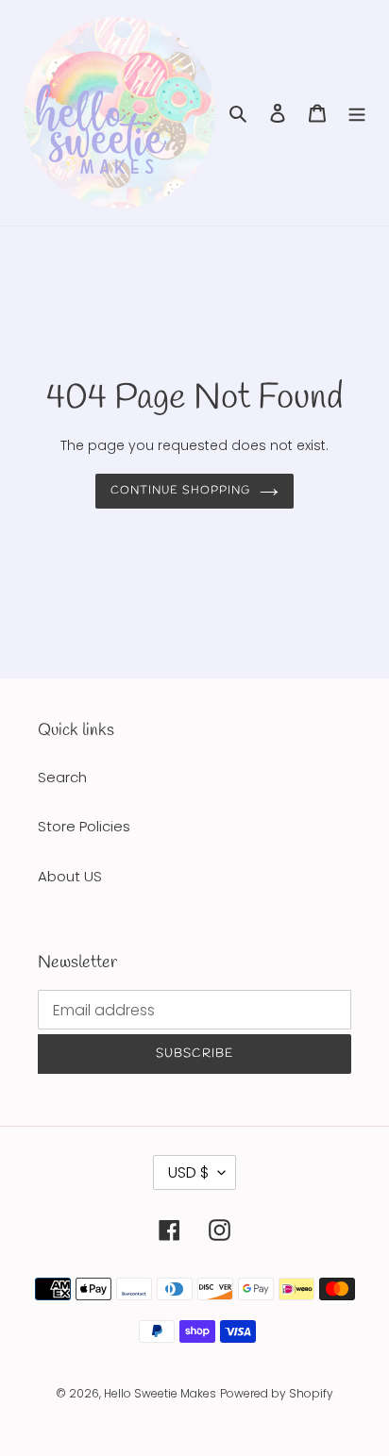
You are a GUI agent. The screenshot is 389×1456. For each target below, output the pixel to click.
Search (62, 777)
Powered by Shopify (276, 1393)
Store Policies (84, 826)
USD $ (188, 1172)
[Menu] (357, 112)
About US (70, 876)
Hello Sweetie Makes (160, 1393)
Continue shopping (180, 490)
